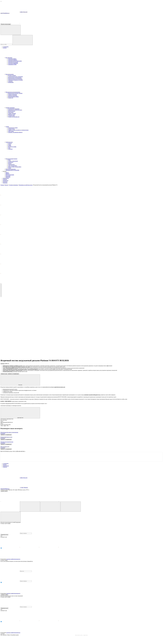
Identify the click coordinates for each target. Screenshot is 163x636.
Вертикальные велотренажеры (14, 77)
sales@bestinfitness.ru (5, 13)
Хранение (10, 149)
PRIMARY (8, 177)
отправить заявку (4, 594)
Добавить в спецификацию (13, 373)
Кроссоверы (10, 112)
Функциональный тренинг (11, 158)
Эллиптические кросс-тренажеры (15, 76)
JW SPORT (8, 175)
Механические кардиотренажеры (13, 92)
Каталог (5, 47)
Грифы (9, 145)
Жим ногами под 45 (5, 446)
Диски (9, 144)
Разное (9, 167)
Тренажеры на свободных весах (15, 109)
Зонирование (6, 178)
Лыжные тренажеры (12, 95)
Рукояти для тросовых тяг (13, 116)
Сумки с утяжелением (13, 161)
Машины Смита (11, 114)
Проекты (5, 179)
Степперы (10, 81)
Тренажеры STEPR (12, 64)
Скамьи (7, 126)
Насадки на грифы (12, 146)
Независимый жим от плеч (6, 437)
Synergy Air (10, 97)
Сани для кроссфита (12, 165)
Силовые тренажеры (10, 107)
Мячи (9, 159)
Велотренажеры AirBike (13, 96)
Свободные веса (9, 142)
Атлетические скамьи (13, 127)
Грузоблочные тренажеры (13, 108)
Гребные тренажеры (12, 94)
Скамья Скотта (11, 128)
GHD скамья (11, 131)
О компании (5, 46)
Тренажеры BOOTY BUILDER (15, 61)
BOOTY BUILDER (10, 174)
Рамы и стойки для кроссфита (14, 166)
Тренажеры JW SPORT (13, 62)
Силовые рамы (11, 115)
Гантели (10, 143)
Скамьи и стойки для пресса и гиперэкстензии (18, 130)
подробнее (3, 433)
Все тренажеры (9, 57)
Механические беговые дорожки (15, 93)
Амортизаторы (11, 164)
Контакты (5, 181)
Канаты (9, 163)
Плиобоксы (10, 162)
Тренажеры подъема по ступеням (15, 80)
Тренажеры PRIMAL (12, 59)
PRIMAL (7, 173)
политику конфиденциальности (13, 559)
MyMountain (10, 82)
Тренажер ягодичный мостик (7, 441)
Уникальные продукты (11, 169)
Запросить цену (4, 373)
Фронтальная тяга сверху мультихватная (9, 432)
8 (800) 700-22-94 (23, 12)
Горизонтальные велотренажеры (15, 78)
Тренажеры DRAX (12, 58)
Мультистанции (11, 111)
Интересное (5, 180)
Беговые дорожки (12, 75)
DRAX (7, 172)
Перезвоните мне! (4, 534)
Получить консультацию (5, 24)
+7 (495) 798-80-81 (24, 487)
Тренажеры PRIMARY (13, 63)
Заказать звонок (4, 491)
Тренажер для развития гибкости (15, 132)
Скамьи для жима (12, 113)
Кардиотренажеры (10, 74)
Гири (9, 147)
